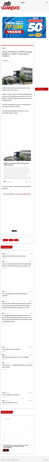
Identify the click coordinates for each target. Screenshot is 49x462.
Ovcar (3, 355)
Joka (3, 362)
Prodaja (11, 240)
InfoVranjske (7, 459)
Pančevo (5, 240)
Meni (22, 2)
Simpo (16, 240)
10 (7, 60)
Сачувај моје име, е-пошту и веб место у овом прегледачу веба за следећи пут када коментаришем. (15, 446)
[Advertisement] (17, 131)
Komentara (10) (6, 247)
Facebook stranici (22, 194)
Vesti (3, 48)
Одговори (4, 258)
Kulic (3, 301)
